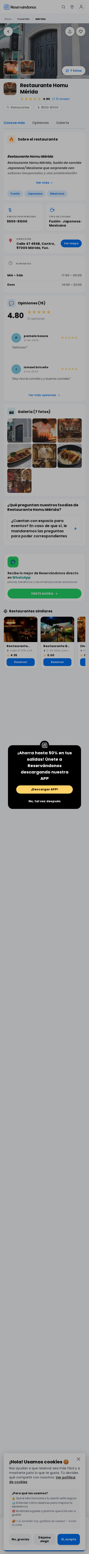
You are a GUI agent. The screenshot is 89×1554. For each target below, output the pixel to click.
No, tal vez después (45, 801)
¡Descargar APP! (44, 789)
